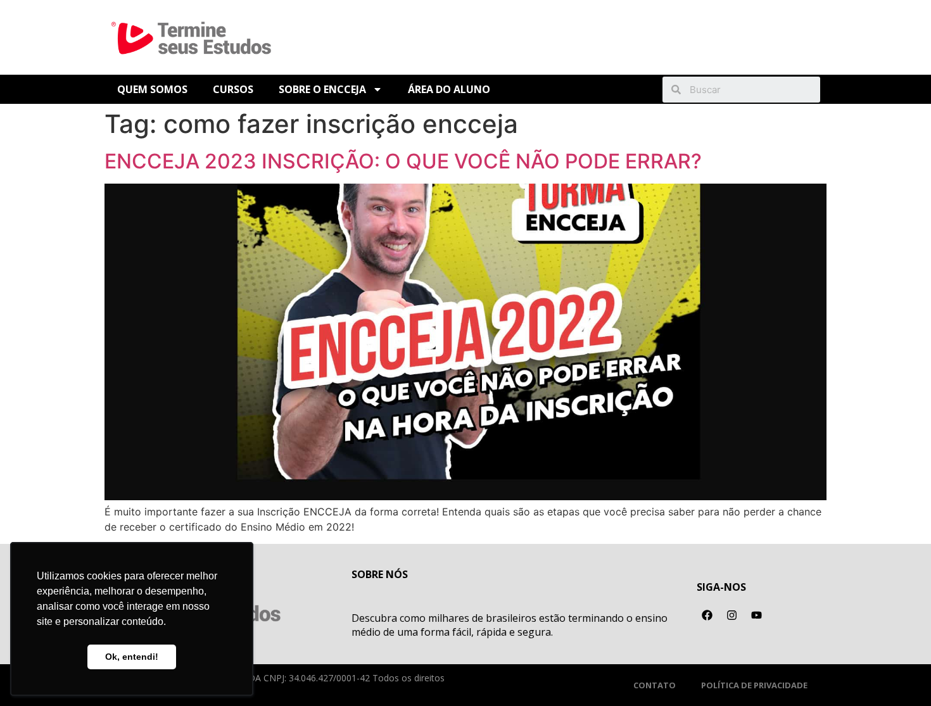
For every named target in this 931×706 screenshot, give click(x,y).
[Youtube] (757, 615)
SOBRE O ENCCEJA (322, 89)
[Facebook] (707, 615)
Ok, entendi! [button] (131, 657)
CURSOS (233, 89)
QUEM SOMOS (152, 89)
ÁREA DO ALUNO (449, 89)
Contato (654, 685)
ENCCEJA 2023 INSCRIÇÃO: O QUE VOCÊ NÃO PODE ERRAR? (403, 161)
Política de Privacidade (754, 685)
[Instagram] (732, 615)
